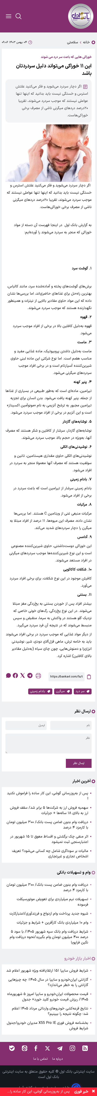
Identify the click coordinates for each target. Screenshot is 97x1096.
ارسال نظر (78, 763)
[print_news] (38, 677)
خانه (86, 42)
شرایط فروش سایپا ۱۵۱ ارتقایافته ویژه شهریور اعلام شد (47, 970)
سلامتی (72, 42)
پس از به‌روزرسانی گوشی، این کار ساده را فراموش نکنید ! (47, 796)
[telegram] (29, 675)
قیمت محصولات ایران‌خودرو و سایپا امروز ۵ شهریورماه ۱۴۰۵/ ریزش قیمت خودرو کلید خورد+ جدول (47, 996)
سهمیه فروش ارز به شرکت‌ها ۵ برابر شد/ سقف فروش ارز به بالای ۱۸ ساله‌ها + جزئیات (49, 810)
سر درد (80, 691)
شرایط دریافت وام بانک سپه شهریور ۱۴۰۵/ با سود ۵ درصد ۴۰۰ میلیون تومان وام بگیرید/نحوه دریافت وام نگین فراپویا (49, 937)
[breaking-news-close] (93, 1092)
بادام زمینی (37, 691)
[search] (18, 16)
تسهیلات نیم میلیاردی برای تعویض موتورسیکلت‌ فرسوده (52, 902)
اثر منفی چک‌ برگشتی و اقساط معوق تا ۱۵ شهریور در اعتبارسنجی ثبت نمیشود (49, 839)
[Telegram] (59, 1048)
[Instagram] (72, 1048)
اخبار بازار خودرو (77, 958)
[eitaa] (24, 1048)
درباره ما (58, 1059)
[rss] (85, 1048)
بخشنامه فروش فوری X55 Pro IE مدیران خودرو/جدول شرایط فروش (47, 1025)
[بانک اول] (80, 16)
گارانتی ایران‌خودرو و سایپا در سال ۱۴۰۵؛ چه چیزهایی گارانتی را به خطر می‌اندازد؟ (48, 982)
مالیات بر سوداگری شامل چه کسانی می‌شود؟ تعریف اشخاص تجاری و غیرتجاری (50, 853)
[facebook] (15, 675)
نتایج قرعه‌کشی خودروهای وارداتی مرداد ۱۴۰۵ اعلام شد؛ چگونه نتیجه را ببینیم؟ (50, 1011)
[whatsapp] (8, 675)
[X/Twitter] (47, 1048)
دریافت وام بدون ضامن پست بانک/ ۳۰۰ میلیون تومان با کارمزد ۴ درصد (47, 824)
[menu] (9, 16)
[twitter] (22, 675)
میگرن (60, 691)
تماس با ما (41, 1059)
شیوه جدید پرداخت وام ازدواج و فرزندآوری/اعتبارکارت (48, 913)
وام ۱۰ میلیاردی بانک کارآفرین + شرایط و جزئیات (52, 922)
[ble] (12, 1048)
